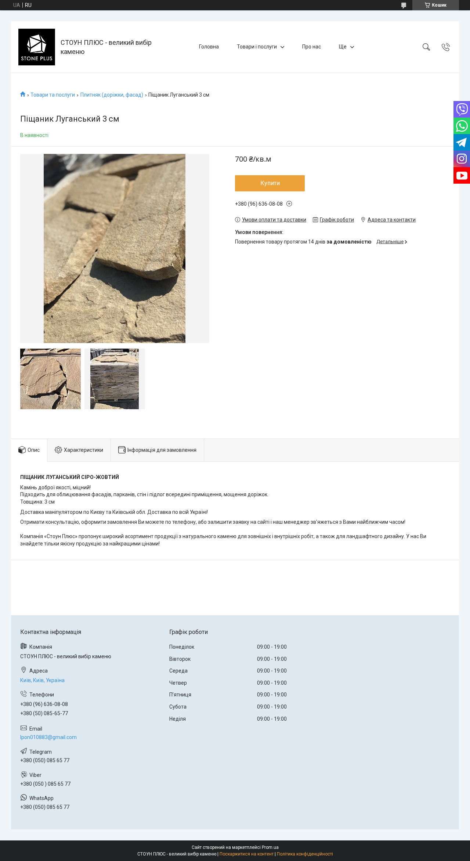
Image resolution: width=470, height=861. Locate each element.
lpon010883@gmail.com (48, 737)
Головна (209, 47)
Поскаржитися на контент (247, 854)
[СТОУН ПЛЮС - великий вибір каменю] (36, 47)
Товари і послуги (257, 47)
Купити (270, 183)
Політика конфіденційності (305, 854)
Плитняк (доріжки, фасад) (111, 95)
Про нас (311, 47)
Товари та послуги (52, 95)
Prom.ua (270, 847)
